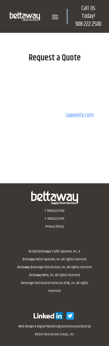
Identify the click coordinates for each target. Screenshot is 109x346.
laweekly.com (79, 115)
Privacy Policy (54, 226)
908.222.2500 (88, 24)
